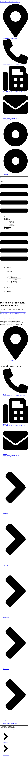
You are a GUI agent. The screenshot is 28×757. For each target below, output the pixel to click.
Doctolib (6, 228)
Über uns (9, 271)
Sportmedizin (15, 283)
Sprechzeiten (10, 287)
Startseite (9, 267)
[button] (14, 198)
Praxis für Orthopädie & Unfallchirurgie (10, 2)
